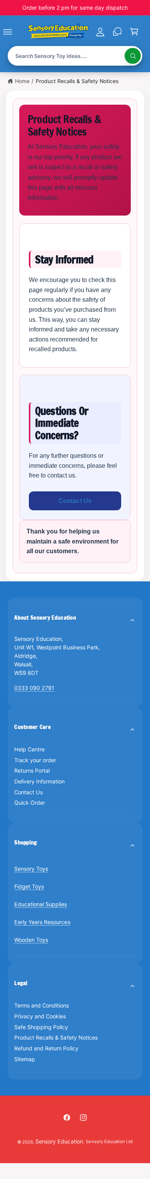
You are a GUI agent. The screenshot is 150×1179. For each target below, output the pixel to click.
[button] (16, 31)
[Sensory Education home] (58, 31)
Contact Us (74, 501)
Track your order (35, 760)
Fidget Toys (29, 886)
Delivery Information (39, 781)
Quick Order (29, 802)
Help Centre (29, 749)
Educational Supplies (40, 904)
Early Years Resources (42, 922)
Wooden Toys (31, 939)
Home (22, 81)
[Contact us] (116, 31)
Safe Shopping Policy (41, 1027)
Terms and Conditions (41, 1005)
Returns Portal (32, 770)
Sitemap (24, 1059)
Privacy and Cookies (40, 1016)
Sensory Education (59, 1141)
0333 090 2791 (34, 688)
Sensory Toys (31, 868)
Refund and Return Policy (46, 1048)
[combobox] (75, 56)
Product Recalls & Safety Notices (77, 81)
